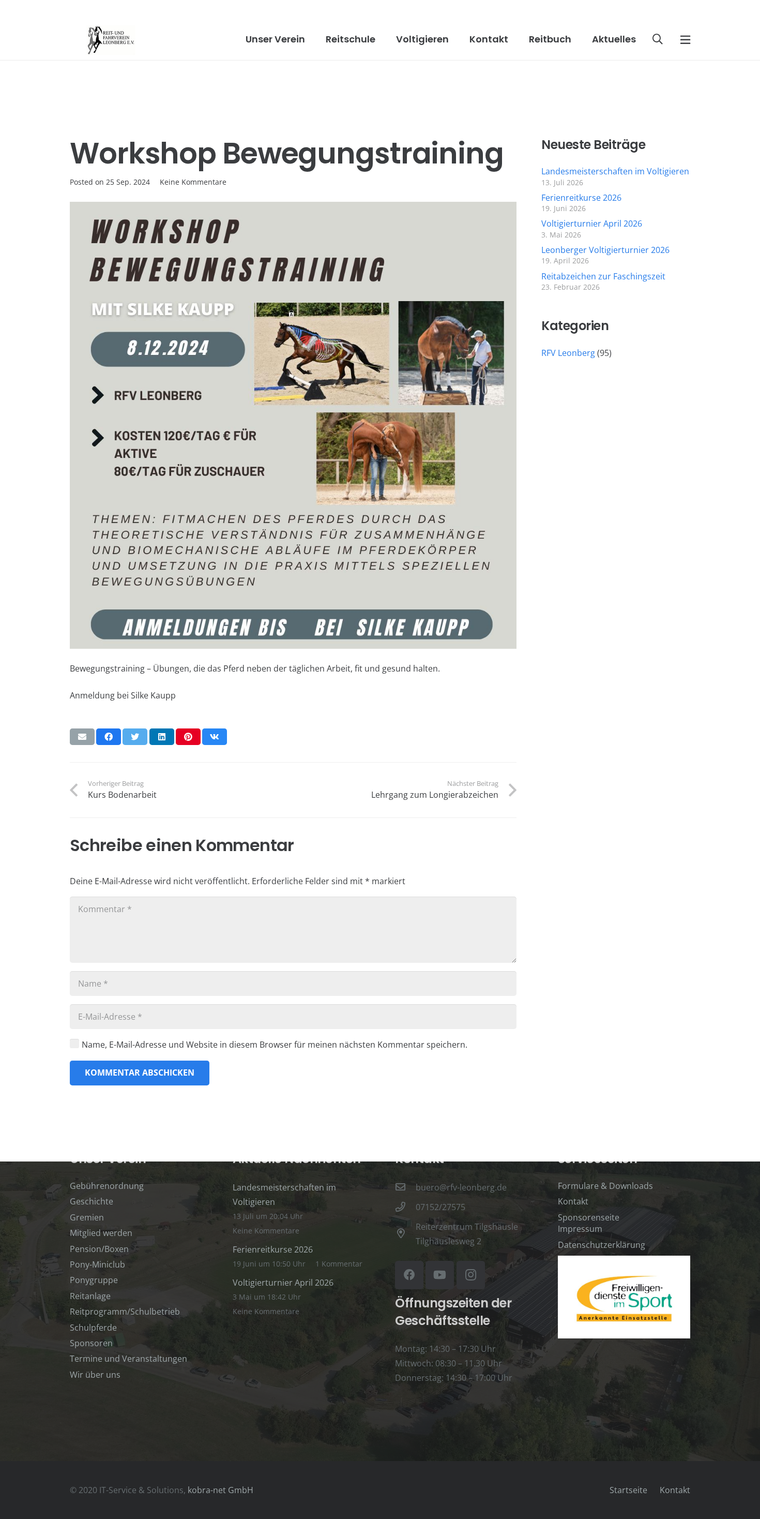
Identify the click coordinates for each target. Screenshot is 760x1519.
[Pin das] (188, 736)
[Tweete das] (135, 736)
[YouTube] (439, 1275)
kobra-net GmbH (220, 1490)
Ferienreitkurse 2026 (581, 197)
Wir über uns (95, 1374)
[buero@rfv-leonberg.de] (405, 1187)
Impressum (580, 1228)
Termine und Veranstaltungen (128, 1358)
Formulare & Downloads (605, 1186)
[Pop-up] (685, 39)
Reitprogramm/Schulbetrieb (125, 1311)
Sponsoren (91, 1343)
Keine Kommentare (193, 182)
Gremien (87, 1217)
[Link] (111, 39)
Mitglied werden (101, 1233)
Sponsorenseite (588, 1217)
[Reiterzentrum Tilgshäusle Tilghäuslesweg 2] (405, 1234)
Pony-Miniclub (97, 1264)
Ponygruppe (94, 1280)
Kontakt (573, 1201)
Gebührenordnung (107, 1186)
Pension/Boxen (99, 1249)
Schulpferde (93, 1327)
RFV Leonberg (568, 353)
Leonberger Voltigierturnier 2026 (605, 250)
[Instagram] (471, 1275)
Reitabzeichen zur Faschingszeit (603, 276)
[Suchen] (657, 39)
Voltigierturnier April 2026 (591, 223)
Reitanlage (90, 1296)
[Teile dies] (108, 736)
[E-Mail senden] (82, 736)
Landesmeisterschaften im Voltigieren (615, 171)
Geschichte (91, 1201)
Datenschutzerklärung (601, 1244)
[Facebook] (409, 1275)
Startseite (628, 1490)
